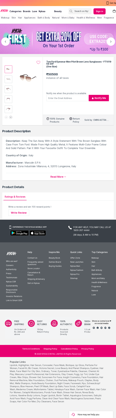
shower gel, (35, 377)
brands (27, 11)
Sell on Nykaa (33, 283)
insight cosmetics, (72, 377)
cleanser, (83, 371)
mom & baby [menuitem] (68, 17)
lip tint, (84, 374)
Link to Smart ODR (14, 300)
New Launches (76, 262)
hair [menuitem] (20, 17)
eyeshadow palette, (68, 371)
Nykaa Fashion (76, 270)
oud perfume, (61, 380)
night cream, (63, 383)
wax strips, (22, 377)
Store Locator (33, 268)
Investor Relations (14, 296)
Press (8, 273)
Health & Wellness (99, 282)
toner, (54, 371)
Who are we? (11, 261)
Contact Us (32, 258)
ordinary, (45, 371)
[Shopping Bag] (114, 11)
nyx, (84, 383)
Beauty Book (54, 258)
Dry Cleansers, (44, 401)
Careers (9, 265)
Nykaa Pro (74, 274)
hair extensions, (53, 374)
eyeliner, (94, 368)
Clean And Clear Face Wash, (56, 398)
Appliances (97, 274)
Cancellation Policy (69, 349)
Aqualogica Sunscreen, (81, 395)
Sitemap (74, 278)
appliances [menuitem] (29, 17)
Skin (93, 262)
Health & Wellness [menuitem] (86, 17)
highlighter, (24, 365)
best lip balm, (56, 386)
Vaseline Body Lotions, (29, 395)
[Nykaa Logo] (4, 10)
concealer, (47, 365)
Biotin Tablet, (62, 395)
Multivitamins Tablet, (44, 389)
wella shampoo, (23, 383)
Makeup (95, 258)
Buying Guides (55, 266)
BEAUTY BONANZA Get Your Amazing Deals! (25, 3)
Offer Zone (75, 258)
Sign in (99, 11)
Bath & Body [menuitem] (44, 17)
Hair (93, 266)
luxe (34, 11)
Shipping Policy (50, 349)
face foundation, (90, 377)
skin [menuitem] (13, 17)
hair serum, (36, 365)
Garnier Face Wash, (85, 389)
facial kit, (23, 368)
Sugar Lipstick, (48, 395)
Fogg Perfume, (34, 398)
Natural (95, 290)
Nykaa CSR (11, 281)
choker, (49, 380)
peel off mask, (41, 386)
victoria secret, (47, 368)
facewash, (76, 383)
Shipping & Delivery (36, 279)
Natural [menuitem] (56, 17)
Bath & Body (97, 270)
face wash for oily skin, (28, 371)
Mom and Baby (98, 278)
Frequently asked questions (35, 263)
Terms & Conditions (31, 349)
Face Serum (58, 401)
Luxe (94, 294)
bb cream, (33, 368)
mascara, (19, 374)
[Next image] (10, 117)
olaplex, (89, 380)
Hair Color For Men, (26, 401)
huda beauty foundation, (44, 383)
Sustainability (12, 286)
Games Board (55, 262)
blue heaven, (27, 386)
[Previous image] (6, 117)
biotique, (70, 365)
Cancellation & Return (33, 273)
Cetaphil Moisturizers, (33, 392)
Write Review (19, 212)
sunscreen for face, (52, 377)
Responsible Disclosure (11, 291)
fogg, (77, 374)
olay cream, (67, 374)
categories (15, 11)
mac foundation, (37, 380)
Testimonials (11, 277)
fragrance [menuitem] (109, 17)
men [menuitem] (99, 17)
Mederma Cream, (24, 389)
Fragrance (96, 286)
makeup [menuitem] (5, 17)
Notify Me (100, 98)
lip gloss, (80, 365)
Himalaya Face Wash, (65, 389)
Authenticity (11, 269)
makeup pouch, (76, 380)
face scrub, (70, 386)
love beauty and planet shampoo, (72, 368)
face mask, (59, 365)
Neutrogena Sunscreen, (83, 398)
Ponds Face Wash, (53, 392)
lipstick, (14, 365)
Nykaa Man (75, 266)
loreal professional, (34, 374)
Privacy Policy (87, 349)
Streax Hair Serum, (72, 392)
